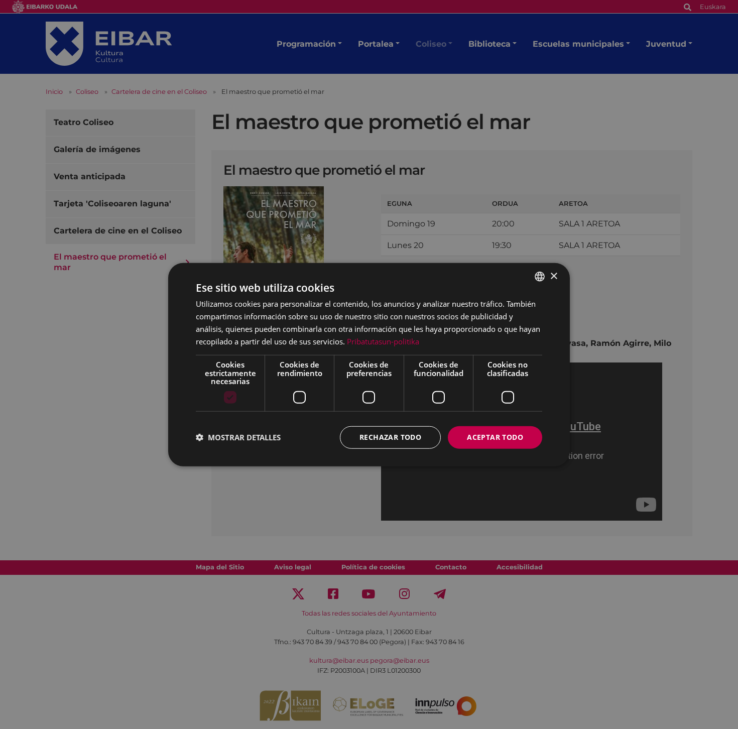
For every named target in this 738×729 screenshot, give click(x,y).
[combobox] (540, 277)
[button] (238, 437)
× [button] (553, 276)
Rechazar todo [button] (390, 437)
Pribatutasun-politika (383, 341)
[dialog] (369, 364)
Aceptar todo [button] (495, 437)
